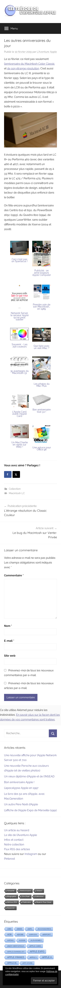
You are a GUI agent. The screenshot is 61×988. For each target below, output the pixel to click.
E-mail (9, 640)
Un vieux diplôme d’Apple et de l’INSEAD (29, 776)
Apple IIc (12, 963)
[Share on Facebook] (8, 474)
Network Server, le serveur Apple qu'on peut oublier (20, 316)
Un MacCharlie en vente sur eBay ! (19, 444)
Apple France (15, 957)
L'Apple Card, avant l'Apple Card (19, 413)
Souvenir (11, 908)
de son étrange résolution (23, 68)
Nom (8, 626)
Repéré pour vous (43, 902)
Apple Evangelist (15, 952)
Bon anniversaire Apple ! (19, 782)
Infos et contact (13, 839)
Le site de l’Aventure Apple (20, 835)
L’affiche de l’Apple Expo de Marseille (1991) (30, 810)
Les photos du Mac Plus (41, 385)
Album (22, 940)
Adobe (20, 934)
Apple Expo (37, 951)
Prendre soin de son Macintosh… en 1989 (41, 306)
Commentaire (14, 575)
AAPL (30, 929)
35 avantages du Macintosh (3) (19, 372)
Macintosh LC (17, 493)
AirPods (33, 935)
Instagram (31, 854)
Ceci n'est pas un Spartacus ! (20, 260)
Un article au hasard (16, 830)
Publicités (27, 902)
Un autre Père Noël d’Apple (21, 804)
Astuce (39, 891)
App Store (28, 963)
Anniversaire (25, 891)
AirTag (10, 940)
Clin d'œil (26, 896)
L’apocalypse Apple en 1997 (21, 788)
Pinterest (9, 858)
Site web (9, 655)
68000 (19, 929)
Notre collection (14, 844)
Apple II (47, 957)
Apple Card (35, 946)
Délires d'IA (12, 902)
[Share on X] (16, 474)
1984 (9, 929)
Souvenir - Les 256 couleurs (19, 345)
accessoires (44, 929)
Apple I (33, 957)
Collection (15, 488)
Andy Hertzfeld (15, 946)
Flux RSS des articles (17, 849)
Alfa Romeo (36, 940)
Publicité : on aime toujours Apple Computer (41, 272)
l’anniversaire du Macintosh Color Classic (29, 63)
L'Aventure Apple (47, 51)
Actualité (11, 891)
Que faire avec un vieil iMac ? (41, 347)
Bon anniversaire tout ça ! (42, 410)
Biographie (11, 896)
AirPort (47, 934)
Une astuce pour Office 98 (41, 448)
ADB (9, 934)
